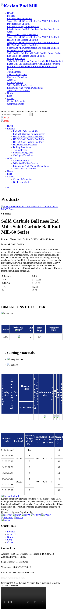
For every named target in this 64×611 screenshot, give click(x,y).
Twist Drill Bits (14, 61)
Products (11, 16)
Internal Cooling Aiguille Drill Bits (38, 61)
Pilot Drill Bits (44, 64)
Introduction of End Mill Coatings (23, 29)
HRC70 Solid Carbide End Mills (22, 45)
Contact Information (16, 101)
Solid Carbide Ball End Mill (20, 53)
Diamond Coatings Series (19, 50)
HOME (10, 13)
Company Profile (15, 82)
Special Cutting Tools (17, 74)
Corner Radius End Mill (34, 21)
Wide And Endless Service (19, 85)
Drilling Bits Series (16, 58)
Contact (10, 98)
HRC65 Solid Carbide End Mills (22, 40)
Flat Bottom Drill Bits (26, 66)
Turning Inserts (14, 72)
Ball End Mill (52, 21)
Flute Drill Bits (30, 64)
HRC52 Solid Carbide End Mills (22, 34)
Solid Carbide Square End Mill (30, 56)
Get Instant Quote (15, 104)
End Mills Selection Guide (19, 18)
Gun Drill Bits (44, 66)
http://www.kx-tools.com (13, 578)
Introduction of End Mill (18, 24)
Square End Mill (15, 21)
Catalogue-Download (17, 77)
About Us (11, 80)
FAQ (9, 96)
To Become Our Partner (18, 90)
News (10, 93)
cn (7, 120)
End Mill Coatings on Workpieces (23, 26)
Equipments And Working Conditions (25, 88)
